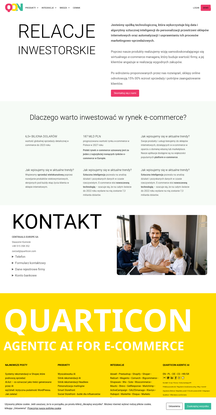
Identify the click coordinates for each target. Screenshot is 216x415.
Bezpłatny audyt (181, 391)
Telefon (20, 256)
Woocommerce (142, 382)
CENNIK (76, 8)
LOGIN (196, 8)
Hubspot (114, 394)
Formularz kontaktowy (30, 263)
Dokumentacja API (185, 383)
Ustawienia (174, 406)
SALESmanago (137, 390)
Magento (124, 378)
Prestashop (125, 374)
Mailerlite (125, 394)
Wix (124, 382)
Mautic (113, 386)
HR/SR (185, 374)
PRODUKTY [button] (30, 8)
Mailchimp (148, 386)
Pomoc (176, 383)
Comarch (136, 378)
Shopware (115, 382)
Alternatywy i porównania (178, 395)
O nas (171, 383)
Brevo (122, 386)
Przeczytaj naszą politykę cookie (44, 408)
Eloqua (136, 394)
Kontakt (165, 383)
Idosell (113, 374)
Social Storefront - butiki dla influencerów (79, 394)
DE (173, 374)
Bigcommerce (150, 378)
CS (178, 374)
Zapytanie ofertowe (169, 391)
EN (164, 374)
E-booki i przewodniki (194, 391)
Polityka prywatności (169, 387)
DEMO (206, 8)
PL (169, 374)
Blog (198, 387)
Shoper (146, 374)
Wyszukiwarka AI (66, 374)
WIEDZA (63, 8)
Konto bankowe (26, 275)
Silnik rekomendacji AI (69, 378)
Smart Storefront (66, 390)
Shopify (137, 374)
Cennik (203, 387)
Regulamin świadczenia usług (186, 387)
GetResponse (134, 386)
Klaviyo (150, 390)
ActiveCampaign (118, 390)
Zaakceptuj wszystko (198, 406)
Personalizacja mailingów (71, 386)
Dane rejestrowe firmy (30, 269)
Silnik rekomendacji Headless (73, 382)
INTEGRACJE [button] (48, 8)
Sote (130, 382)
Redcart (114, 378)
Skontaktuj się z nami (125, 93)
